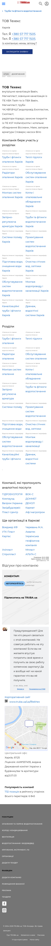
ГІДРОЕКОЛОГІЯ (12, 494)
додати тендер (10, 863)
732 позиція (12, 791)
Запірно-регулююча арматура (9, 394)
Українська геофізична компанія (32, 541)
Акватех (30, 531)
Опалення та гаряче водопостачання (22, 824)
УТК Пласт (8, 531)
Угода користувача (19, 940)
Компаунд (8, 498)
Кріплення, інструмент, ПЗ (15, 850)
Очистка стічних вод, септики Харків (35, 266)
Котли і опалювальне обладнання (34, 374)
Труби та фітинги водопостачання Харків (36, 222)
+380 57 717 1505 (24, 34)
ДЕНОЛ (30, 503)
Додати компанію (11, 877)
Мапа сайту (34, 940)
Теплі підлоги (34, 338)
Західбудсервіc (11, 507)
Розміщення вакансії (13, 884)
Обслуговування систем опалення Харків (36, 177)
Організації (7, 856)
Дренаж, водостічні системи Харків (35, 311)
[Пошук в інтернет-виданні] (40, 3)
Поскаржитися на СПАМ (37, 689)
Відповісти (20, 689)
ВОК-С (29, 494)
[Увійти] (46, 3)
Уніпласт (7, 549)
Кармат (30, 507)
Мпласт (30, 549)
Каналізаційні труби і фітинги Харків (11, 311)
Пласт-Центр (10, 512)
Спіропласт (9, 554)
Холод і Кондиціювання (15, 830)
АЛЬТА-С (31, 554)
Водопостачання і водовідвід (18, 843)
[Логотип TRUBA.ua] (24, 2)
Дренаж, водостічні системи (32, 459)
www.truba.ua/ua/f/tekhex (24, 701)
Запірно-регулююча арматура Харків (12, 222)
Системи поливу (12, 407)
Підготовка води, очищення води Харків (12, 266)
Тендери (6, 897)
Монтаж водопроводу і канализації (34, 442)
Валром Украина (12, 503)
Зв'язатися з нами (28, 935)
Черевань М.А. (34, 527)
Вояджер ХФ (10, 527)
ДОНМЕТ (31, 498)
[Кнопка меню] (3, 4)
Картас (6, 536)
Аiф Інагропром (35, 512)
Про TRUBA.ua (12, 935)
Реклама (6, 890)
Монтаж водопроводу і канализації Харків (37, 286)
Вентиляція (8, 837)
